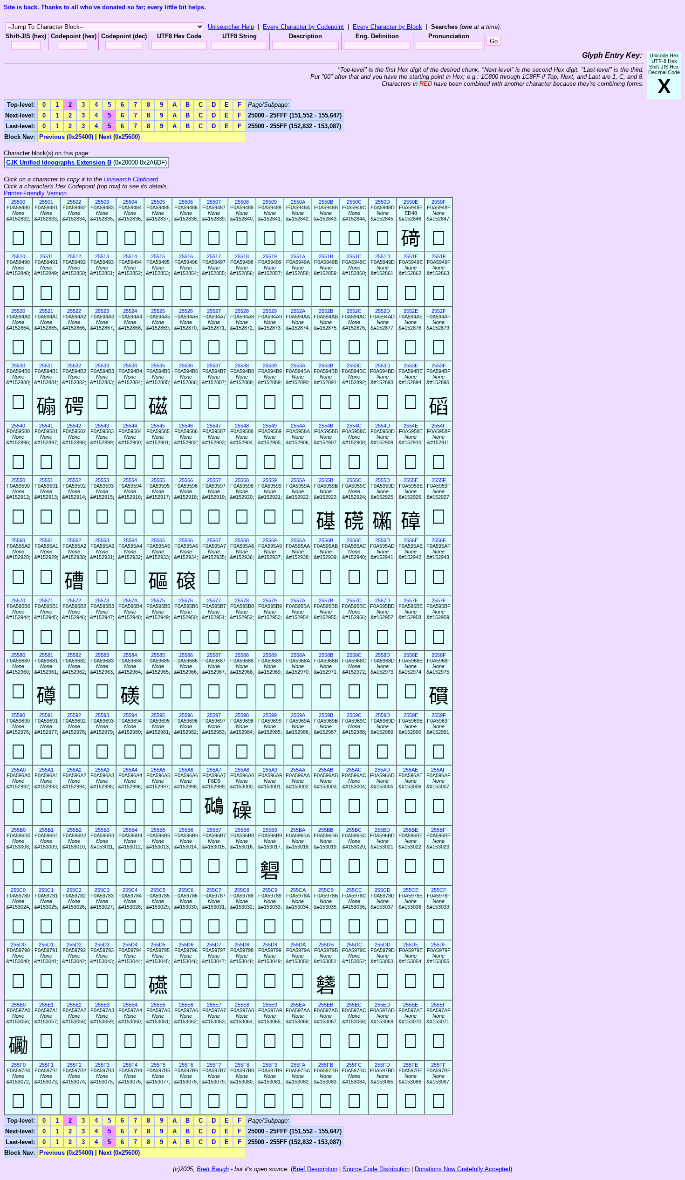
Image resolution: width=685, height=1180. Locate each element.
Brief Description (315, 1169)
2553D (382, 365)
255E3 (102, 1004)
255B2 (74, 830)
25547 (214, 425)
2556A (298, 540)
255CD (382, 890)
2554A (298, 425)
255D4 (130, 944)
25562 (74, 540)
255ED (382, 1004)
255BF (438, 830)
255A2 (74, 770)
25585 (158, 655)
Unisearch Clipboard (131, 179)
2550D (382, 202)
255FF (438, 1065)
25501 (46, 202)
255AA (297, 770)
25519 (270, 256)
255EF (438, 1004)
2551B (326, 256)
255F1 (46, 1065)
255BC (354, 830)
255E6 (186, 1004)
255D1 (46, 944)
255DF (438, 944)
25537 (214, 365)
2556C (354, 540)
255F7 (214, 1065)
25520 (18, 311)
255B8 (242, 830)
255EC (354, 1004)
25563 (102, 540)
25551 (46, 480)
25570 (18, 600)
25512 (74, 256)
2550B (326, 202)
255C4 (130, 890)
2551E (411, 256)
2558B (326, 655)
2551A (298, 256)
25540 (18, 425)
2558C (354, 655)
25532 (74, 365)
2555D (382, 480)
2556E (411, 540)
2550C (354, 202)
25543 (102, 425)
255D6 (185, 944)
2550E (411, 202)
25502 (74, 202)
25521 (46, 311)
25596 (186, 715)
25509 (270, 202)
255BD (382, 830)
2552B (326, 311)
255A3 (102, 770)
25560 (18, 540)
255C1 (46, 890)
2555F (439, 480)
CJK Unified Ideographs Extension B (58, 162)
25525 (158, 311)
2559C (354, 715)
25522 (74, 311)
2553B (326, 365)
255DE (410, 944)
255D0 (18, 944)
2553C (354, 365)
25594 (130, 715)
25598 (242, 715)
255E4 (130, 1004)
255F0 (18, 1065)
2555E (411, 480)
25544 (130, 425)
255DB (326, 944)
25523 (102, 311)
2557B (326, 600)
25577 (214, 600)
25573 (102, 600)
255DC (354, 944)
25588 (242, 655)
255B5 (158, 830)
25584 (130, 655)
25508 (242, 202)
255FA (298, 1065)
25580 (18, 655)
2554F (439, 425)
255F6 (186, 1065)
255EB (325, 1004)
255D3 (102, 944)
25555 (158, 480)
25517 (214, 256)
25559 (270, 480)
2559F (439, 715)
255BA (297, 830)
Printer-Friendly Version (35, 193)
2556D (382, 540)
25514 (130, 256)
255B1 (46, 830)
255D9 (269, 944)
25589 (270, 655)
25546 (186, 425)
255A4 (130, 770)
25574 (130, 600)
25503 (102, 202)
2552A (298, 311)
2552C (354, 311)
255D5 (158, 944)
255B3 (102, 830)
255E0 (18, 1004)
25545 (158, 425)
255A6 (186, 770)
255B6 (186, 830)
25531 (46, 365)
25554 (130, 480)
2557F (439, 600)
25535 (158, 365)
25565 (158, 540)
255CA (298, 890)
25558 (242, 480)
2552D (382, 311)
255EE (410, 1004)
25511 (46, 256)
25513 (102, 256)
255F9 (270, 1065)
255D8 (241, 944)
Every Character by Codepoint (303, 26)
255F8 (242, 1065)
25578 (242, 600)
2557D (382, 600)
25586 (186, 655)
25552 (74, 480)
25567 (214, 540)
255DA (298, 944)
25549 (270, 425)
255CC (354, 890)
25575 (158, 600)
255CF (438, 890)
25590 (18, 715)
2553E (411, 365)
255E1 (46, 1004)
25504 (130, 202)
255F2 (74, 1065)
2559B (326, 715)
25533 (102, 365)
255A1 (46, 770)
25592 (74, 715)
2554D (382, 425)
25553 (102, 480)
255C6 (185, 890)
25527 (214, 311)
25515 (158, 256)
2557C (354, 600)
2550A (298, 202)
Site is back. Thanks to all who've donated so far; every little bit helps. (105, 7)
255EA (297, 1004)
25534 (130, 365)
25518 (242, 256)
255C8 (241, 890)
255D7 (213, 944)
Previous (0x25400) (66, 136)
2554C (354, 425)
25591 (46, 715)
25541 (46, 425)
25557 (214, 480)
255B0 (18, 830)
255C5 (158, 890)
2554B (326, 425)
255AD (382, 770)
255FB (325, 1065)
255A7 (214, 770)
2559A (298, 715)
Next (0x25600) (119, 136)
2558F (439, 655)
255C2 (74, 890)
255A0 (18, 770)
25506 (186, 202)
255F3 (102, 1065)
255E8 (242, 1004)
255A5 (158, 770)
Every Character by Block (387, 26)
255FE (410, 1065)
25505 (158, 202)
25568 (242, 540)
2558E (411, 655)
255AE (410, 770)
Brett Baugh (213, 1169)
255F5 (158, 1065)
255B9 (270, 830)
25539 (270, 365)
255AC (354, 770)
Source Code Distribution (376, 1169)
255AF (438, 770)
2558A (298, 655)
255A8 (242, 770)
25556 (186, 480)
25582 (74, 655)
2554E (411, 425)
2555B (326, 480)
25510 (18, 256)
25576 (186, 600)
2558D (382, 655)
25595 (158, 715)
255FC (354, 1065)
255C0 (18, 890)
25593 (102, 715)
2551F (439, 256)
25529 (270, 311)
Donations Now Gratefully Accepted (462, 1169)
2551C (354, 256)
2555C (354, 480)
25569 (270, 540)
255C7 (213, 890)
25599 (270, 715)
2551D (382, 256)
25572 (74, 600)
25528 (242, 311)
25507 (214, 202)
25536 (186, 365)
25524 (130, 311)
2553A (298, 365)
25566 (186, 540)
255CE (410, 890)
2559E (411, 715)
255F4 (130, 1065)
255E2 (74, 1004)
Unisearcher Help (231, 26)
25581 (46, 655)
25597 (214, 715)
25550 (18, 480)
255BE (410, 830)
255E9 (270, 1004)
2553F (439, 365)
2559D (382, 715)
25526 (186, 311)
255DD (382, 944)
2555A (298, 480)
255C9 (269, 890)
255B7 (214, 830)
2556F (439, 540)
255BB (325, 830)
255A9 (270, 770)
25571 (46, 600)
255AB (325, 770)
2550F (439, 202)
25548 (242, 425)
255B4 (130, 830)
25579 (270, 600)
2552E (411, 311)
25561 (46, 540)
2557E (411, 600)
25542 (74, 425)
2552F (439, 311)
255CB (326, 890)
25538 (242, 365)
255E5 (158, 1004)
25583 (102, 655)
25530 (18, 365)
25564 (130, 540)
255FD (382, 1065)
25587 (214, 655)
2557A (298, 600)
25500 (18, 202)
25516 (186, 256)
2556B (326, 540)
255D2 (74, 944)
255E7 (214, 1004)
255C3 (102, 890)
